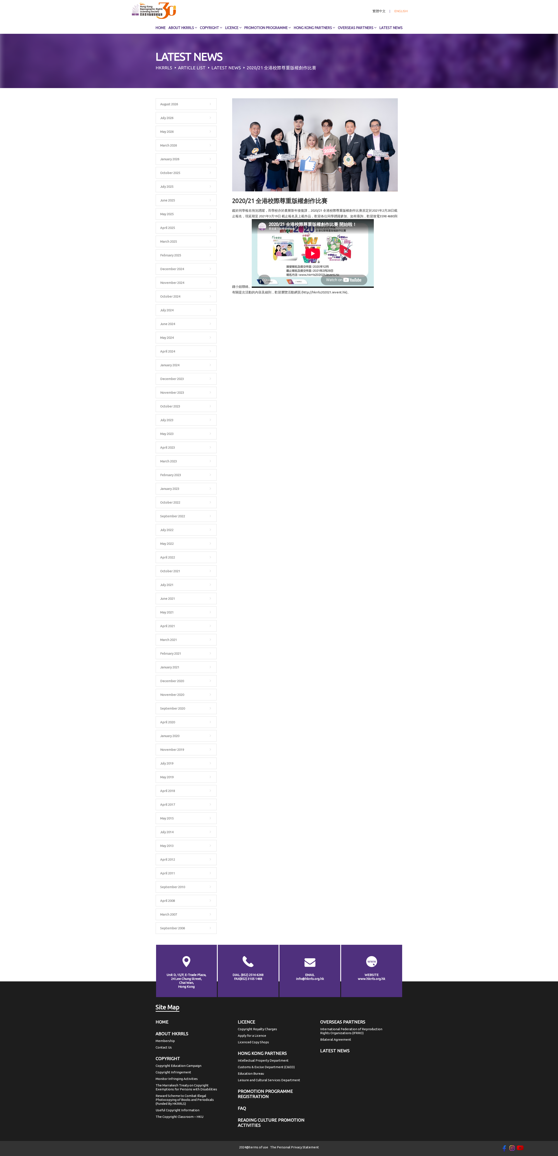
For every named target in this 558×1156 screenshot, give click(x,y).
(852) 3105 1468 (251, 979)
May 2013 (167, 846)
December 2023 (172, 379)
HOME (162, 1021)
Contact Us (164, 1047)
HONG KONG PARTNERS (262, 1053)
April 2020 (167, 722)
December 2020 (172, 681)
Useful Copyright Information (177, 1110)
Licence (231, 28)
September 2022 (172, 516)
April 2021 (167, 626)
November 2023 (172, 392)
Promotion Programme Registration (265, 1094)
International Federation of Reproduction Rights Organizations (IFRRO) (351, 1031)
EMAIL (310, 975)
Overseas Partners (355, 28)
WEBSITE (372, 975)
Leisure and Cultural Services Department (269, 1080)
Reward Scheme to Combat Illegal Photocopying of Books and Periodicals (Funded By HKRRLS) (185, 1099)
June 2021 (167, 598)
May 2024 (167, 337)
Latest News (391, 28)
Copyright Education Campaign (178, 1065)
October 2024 (170, 296)
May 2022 (167, 543)
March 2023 (168, 461)
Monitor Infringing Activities (177, 1079)
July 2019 (167, 763)
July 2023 (167, 420)
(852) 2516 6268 (252, 975)
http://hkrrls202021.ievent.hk (324, 292)
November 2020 (172, 694)
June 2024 (167, 324)
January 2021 (169, 667)
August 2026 (169, 104)
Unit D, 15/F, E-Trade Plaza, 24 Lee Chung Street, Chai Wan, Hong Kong (186, 980)
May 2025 (167, 214)
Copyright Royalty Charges (257, 1029)
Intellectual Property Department (263, 1060)
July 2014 (167, 832)
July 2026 (167, 118)
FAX (248, 979)
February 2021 (170, 653)
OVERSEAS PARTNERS (342, 1021)
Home (161, 28)
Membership (165, 1041)
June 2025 (167, 200)
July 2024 (167, 310)
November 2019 (172, 749)
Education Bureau (251, 1073)
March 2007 (168, 914)
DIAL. (248, 975)
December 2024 (172, 269)
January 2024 (169, 365)
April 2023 (167, 447)
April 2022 (167, 557)
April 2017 (167, 804)
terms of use (258, 1147)
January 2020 (169, 736)
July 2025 (167, 186)
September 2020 (172, 708)
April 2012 (167, 859)
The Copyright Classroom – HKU (179, 1117)
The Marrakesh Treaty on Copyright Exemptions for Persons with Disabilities (186, 1087)
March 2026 (168, 145)
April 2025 (167, 228)
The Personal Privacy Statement (294, 1147)
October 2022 (170, 502)
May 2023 (167, 434)
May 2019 (167, 777)
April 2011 (167, 873)
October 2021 (170, 571)
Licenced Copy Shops (253, 1042)
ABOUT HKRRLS (172, 1033)
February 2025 (170, 255)
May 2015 (167, 818)
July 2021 (167, 585)
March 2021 (168, 640)
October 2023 (170, 406)
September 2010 (172, 887)
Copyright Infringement (173, 1072)
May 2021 (167, 612)
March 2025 (168, 241)
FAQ (242, 1108)
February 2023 (170, 475)
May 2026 (167, 131)
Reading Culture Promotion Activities (271, 1122)
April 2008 (167, 900)
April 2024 (167, 351)
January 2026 (169, 159)
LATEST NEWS (335, 1050)
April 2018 (167, 791)
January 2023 (169, 488)
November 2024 (172, 282)
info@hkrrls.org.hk (310, 979)
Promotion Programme (266, 28)
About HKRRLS (181, 28)
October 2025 (170, 173)
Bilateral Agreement (335, 1039)
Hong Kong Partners (313, 28)
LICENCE (246, 1021)
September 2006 (172, 928)
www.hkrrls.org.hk (371, 979)
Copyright (209, 28)
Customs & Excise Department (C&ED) (266, 1067)
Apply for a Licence (252, 1035)
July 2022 (167, 530)
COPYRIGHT (168, 1058)
